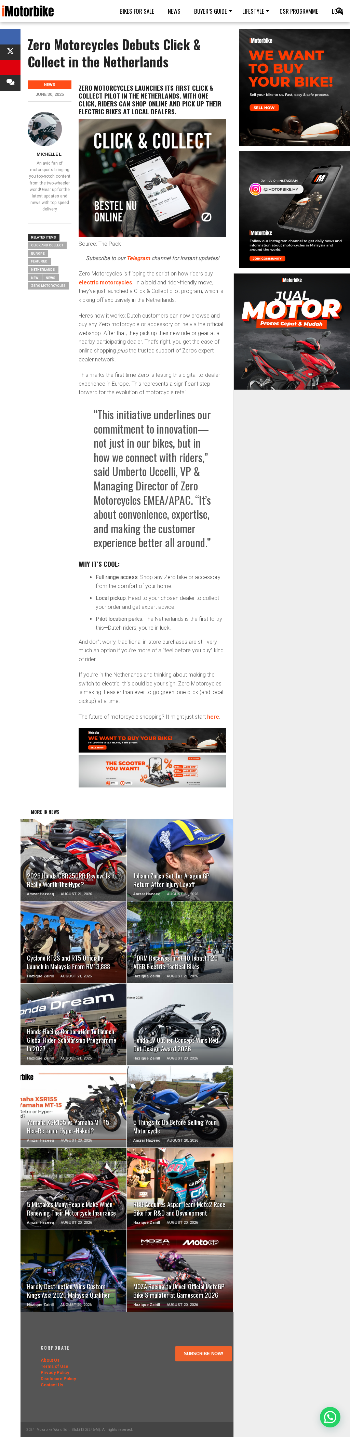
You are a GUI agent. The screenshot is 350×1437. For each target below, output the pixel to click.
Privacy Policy (55, 1372)
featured (39, 261)
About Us (50, 1360)
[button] (330, 1417)
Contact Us (52, 1384)
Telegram (138, 258)
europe (38, 253)
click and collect (47, 245)
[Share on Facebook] (10, 36)
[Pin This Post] (10, 67)
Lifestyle (253, 11)
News (174, 11)
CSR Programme (299, 11)
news (50, 278)
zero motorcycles (48, 285)
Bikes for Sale (137, 11)
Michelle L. (50, 154)
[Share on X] (10, 52)
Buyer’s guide (210, 11)
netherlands (43, 269)
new (34, 278)
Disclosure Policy (58, 1378)
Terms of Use (54, 1366)
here (213, 717)
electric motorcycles (105, 282)
